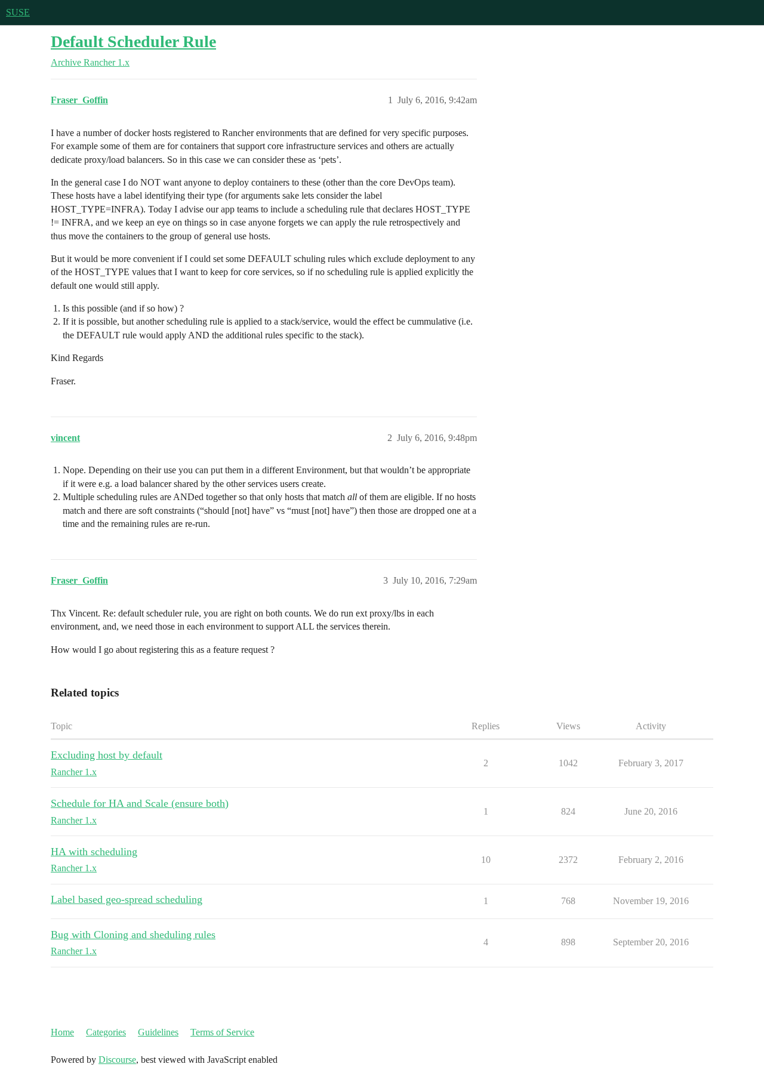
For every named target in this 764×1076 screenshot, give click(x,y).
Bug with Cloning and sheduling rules (133, 935)
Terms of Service (222, 1032)
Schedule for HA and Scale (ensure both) (140, 803)
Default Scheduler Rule (133, 41)
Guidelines (158, 1032)
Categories (106, 1032)
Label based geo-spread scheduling (126, 899)
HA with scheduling (94, 852)
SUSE (18, 12)
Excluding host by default (106, 755)
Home (62, 1032)
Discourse (117, 1060)
